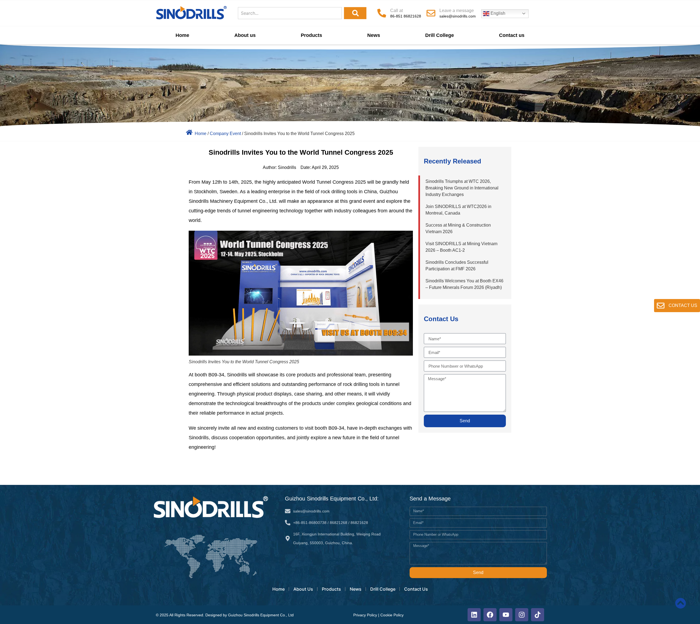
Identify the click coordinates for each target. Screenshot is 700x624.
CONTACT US (683, 305)
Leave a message (456, 10)
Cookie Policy (392, 615)
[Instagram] (521, 614)
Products (311, 35)
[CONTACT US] (660, 305)
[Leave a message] (431, 13)
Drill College (439, 35)
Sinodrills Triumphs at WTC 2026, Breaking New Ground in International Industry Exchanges (461, 188)
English (497, 13)
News (373, 35)
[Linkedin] (474, 614)
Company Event (225, 133)
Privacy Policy (365, 615)
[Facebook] (490, 614)
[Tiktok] (537, 614)
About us (245, 35)
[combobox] (290, 13)
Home (182, 35)
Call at (396, 10)
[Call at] (381, 13)
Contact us (511, 35)
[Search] (355, 13)
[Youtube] (505, 614)
